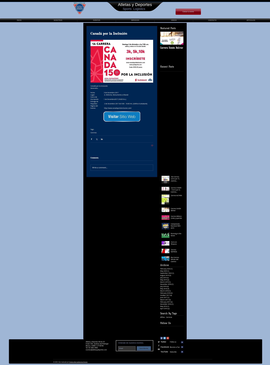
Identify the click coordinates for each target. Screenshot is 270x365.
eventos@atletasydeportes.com (96, 350)
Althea (162, 317)
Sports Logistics (134, 9)
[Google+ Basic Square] (168, 338)
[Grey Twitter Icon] (159, 342)
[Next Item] (180, 38)
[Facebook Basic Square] (161, 338)
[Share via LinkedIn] (102, 139)
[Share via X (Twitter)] (97, 139)
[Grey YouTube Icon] (159, 349)
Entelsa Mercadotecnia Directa (78, 362)
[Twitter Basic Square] (164, 338)
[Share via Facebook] (91, 139)
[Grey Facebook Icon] (159, 345)
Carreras (93, 132)
